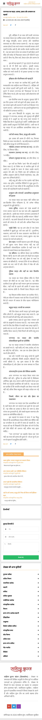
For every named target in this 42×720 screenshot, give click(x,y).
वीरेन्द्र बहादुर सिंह (17, 498)
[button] (10, 25)
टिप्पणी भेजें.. (21, 557)
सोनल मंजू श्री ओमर (18, 462)
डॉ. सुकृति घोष (16, 473)
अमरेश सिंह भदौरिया (23, 17)
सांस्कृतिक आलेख (11, 17)
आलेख (4, 17)
